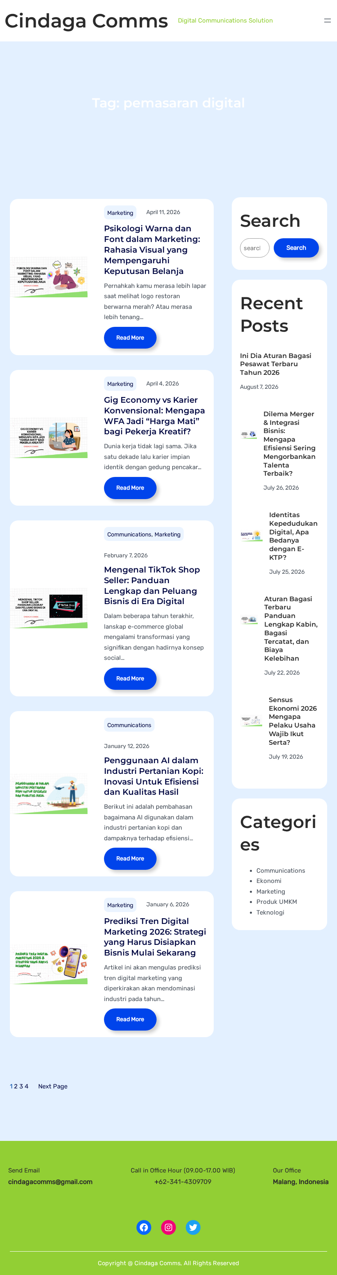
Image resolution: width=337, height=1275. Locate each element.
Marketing (120, 213)
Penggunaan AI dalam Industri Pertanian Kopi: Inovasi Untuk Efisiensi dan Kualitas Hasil (153, 776)
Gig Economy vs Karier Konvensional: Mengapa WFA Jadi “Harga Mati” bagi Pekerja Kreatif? (154, 415)
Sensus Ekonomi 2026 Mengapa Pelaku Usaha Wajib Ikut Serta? (293, 721)
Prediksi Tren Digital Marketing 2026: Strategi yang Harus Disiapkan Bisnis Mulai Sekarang (155, 937)
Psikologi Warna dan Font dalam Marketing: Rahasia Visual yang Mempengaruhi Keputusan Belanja (152, 250)
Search (296, 247)
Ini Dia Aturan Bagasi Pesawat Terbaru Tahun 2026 (276, 364)
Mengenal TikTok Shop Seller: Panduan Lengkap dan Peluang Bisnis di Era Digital (152, 585)
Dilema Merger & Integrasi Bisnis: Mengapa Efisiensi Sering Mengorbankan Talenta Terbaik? (289, 444)
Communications (129, 534)
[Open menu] (327, 20)
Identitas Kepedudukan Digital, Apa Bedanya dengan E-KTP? (293, 536)
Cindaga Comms (86, 20)
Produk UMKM (276, 902)
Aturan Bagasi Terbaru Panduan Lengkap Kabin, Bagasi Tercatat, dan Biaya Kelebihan (291, 629)
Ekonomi (269, 881)
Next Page (52, 1086)
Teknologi (270, 912)
